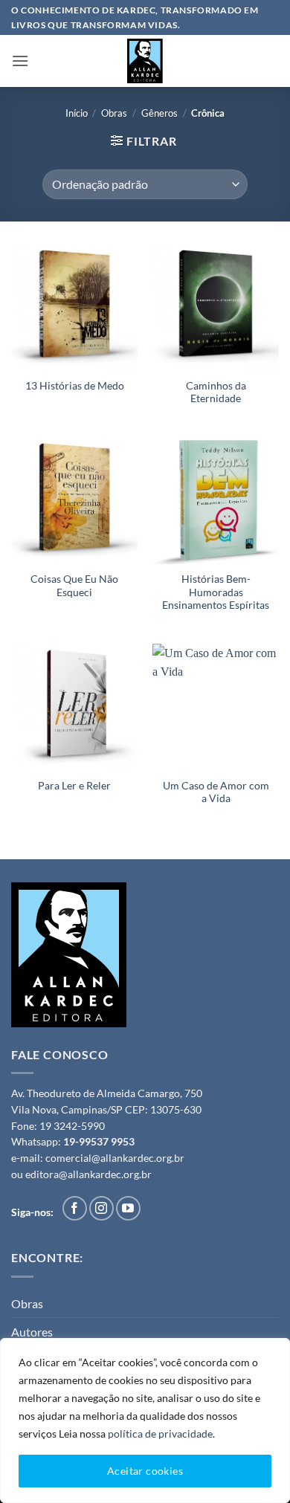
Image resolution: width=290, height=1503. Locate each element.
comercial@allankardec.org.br (114, 1158)
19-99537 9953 (99, 1142)
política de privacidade (160, 1433)
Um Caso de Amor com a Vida (216, 792)
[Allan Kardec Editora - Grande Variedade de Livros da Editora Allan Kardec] (145, 61)
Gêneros (159, 113)
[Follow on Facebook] (74, 1208)
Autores (32, 1332)
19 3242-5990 (72, 1126)
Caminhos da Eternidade (216, 392)
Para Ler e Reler (74, 786)
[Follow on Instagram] (101, 1208)
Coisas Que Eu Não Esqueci (74, 585)
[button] (20, 60)
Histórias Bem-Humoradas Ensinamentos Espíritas (215, 592)
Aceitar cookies (145, 1470)
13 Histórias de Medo (74, 386)
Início (76, 113)
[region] (145, 1420)
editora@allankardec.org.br (88, 1174)
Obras (114, 113)
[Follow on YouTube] (128, 1208)
